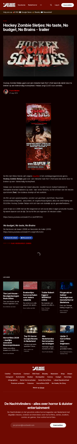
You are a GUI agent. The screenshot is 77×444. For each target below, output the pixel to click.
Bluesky (45, 374)
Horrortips (67, 377)
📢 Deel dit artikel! (11, 238)
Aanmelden (67, 5)
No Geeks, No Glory (59, 383)
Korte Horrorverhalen (28, 380)
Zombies (28, 243)
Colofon (8, 374)
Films (5, 21)
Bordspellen (40, 377)
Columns (30, 383)
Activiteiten (20, 377)
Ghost (42, 388)
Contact (27, 374)
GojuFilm (36, 176)
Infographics (12, 380)
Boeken (30, 377)
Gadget (58, 377)
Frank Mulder (14, 91)
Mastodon (54, 374)
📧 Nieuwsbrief (26, 238)
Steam (69, 374)
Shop (63, 374)
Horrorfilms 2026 (42, 383)
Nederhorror (32, 5)
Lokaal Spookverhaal (61, 380)
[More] (41, 5)
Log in (57, 5)
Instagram (9, 377)
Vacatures (21, 5)
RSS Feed (35, 374)
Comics (50, 377)
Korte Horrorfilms (44, 380)
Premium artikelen (17, 383)
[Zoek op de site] (51, 5)
